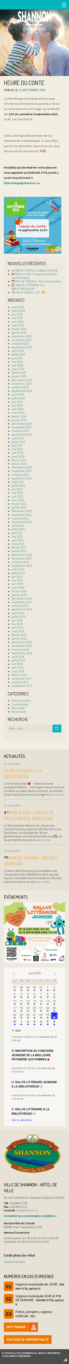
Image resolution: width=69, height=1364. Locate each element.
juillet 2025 (18, 354)
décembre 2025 (22, 336)
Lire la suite (56, 794)
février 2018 (19, 675)
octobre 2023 (20, 431)
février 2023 (19, 460)
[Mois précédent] (14, 973)
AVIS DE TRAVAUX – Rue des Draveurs (38, 281)
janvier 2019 (19, 638)
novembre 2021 (21, 515)
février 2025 (19, 372)
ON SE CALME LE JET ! (28, 292)
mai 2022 (17, 493)
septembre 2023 (22, 434)
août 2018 (18, 657)
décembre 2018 (22, 642)
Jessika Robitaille (14, 1262)
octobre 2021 (20, 518)
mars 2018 (18, 671)
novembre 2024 (21, 383)
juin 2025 (17, 358)
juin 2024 (17, 402)
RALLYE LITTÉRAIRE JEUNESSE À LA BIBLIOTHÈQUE (34, 1084)
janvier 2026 (19, 332)
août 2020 (18, 569)
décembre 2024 (22, 380)
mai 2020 (17, 580)
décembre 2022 (22, 467)
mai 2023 (17, 449)
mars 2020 (18, 587)
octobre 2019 (20, 606)
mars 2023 (18, 456)
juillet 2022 (18, 485)
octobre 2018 (20, 649)
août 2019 (18, 613)
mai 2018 (17, 664)
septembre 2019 (22, 609)
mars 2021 (18, 544)
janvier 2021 (19, 551)
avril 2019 (17, 627)
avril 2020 (17, 584)
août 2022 (18, 482)
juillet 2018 (18, 660)
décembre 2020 (22, 555)
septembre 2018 (22, 653)
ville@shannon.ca (27, 1210)
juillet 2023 (18, 442)
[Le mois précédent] (55, 973)
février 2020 (19, 591)
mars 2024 (18, 412)
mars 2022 (18, 500)
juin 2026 (17, 314)
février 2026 (19, 329)
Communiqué (20, 704)
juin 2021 (17, 533)
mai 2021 (17, 536)
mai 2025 (17, 362)
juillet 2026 (18, 311)
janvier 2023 (19, 464)
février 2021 (19, 547)
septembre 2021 (22, 522)
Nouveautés (19, 711)
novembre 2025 (21, 340)
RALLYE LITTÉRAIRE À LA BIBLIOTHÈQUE (28, 287)
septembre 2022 (22, 478)
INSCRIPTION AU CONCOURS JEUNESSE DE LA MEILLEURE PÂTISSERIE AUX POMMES (32, 1055)
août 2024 (18, 394)
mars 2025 (18, 369)
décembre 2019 (22, 598)
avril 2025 (17, 365)
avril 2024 (17, 409)
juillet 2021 (18, 529)
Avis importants (21, 700)
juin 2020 (17, 576)
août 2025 (18, 351)
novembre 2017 (21, 678)
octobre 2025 (20, 343)
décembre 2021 (22, 511)
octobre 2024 (20, 387)
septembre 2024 (22, 391)
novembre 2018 (21, 646)
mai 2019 (17, 624)
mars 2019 (18, 631)
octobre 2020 (20, 562)
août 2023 (18, 438)
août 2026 (18, 307)
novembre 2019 (21, 602)
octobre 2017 (20, 682)
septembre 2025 (22, 347)
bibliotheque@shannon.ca (22, 183)
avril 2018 (17, 667)
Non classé (18, 708)
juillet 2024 (18, 398)
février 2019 (19, 635)
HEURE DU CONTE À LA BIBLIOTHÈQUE (35, 270)
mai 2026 (17, 318)
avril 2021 (17, 540)
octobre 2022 (20, 475)
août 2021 (18, 525)
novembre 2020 (21, 558)
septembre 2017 (22, 686)
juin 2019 (17, 620)
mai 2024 (17, 405)
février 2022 (19, 504)
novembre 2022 (21, 471)
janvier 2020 (19, 595)
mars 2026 (18, 325)
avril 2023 (17, 453)
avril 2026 (17, 322)
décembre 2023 (22, 424)
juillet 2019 (18, 617)
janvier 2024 (19, 420)
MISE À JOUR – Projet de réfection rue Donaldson (34, 276)
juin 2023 (17, 445)
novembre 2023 (21, 427)
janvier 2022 (19, 507)
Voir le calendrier (22, 1120)
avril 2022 (17, 496)
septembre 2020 (22, 565)
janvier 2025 (19, 376)
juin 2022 (17, 489)
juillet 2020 (18, 573)
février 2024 (19, 416)
